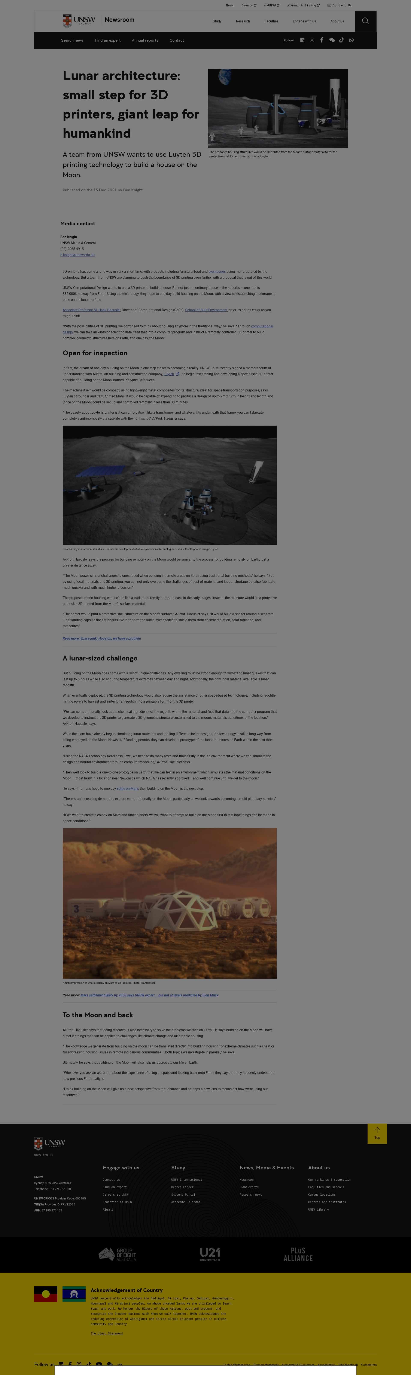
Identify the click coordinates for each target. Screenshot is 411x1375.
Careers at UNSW (115, 1194)
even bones (217, 271)
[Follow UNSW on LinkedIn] (302, 40)
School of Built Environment (206, 310)
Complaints (369, 1364)
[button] (377, 1134)
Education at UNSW (117, 1202)
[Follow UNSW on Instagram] (312, 40)
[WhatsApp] (351, 40)
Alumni (108, 1209)
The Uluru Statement (107, 1333)
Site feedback (348, 1364)
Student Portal (183, 1194)
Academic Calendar (185, 1202)
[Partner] (117, 21)
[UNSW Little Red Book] (119, 1364)
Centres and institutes (327, 1202)
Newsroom (246, 1179)
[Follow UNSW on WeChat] (331, 40)
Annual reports (145, 40)
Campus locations (322, 1194)
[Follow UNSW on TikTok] (341, 40)
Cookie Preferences (236, 1364)
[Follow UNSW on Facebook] (321, 40)
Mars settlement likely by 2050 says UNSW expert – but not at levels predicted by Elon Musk (149, 995)
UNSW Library (318, 1209)
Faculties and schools (326, 1187)
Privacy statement (266, 1364)
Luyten (172, 374)
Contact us (111, 1179)
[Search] (366, 21)
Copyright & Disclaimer (298, 1364)
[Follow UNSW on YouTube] (99, 1364)
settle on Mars (127, 788)
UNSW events (249, 1187)
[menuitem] (217, 21)
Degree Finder (182, 1187)
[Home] (79, 21)
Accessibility (326, 1364)
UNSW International (186, 1179)
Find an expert (108, 40)
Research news (251, 1194)
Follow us (44, 1364)
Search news (72, 40)
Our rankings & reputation (329, 1179)
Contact (177, 40)
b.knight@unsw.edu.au (77, 254)
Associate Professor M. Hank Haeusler (91, 310)
